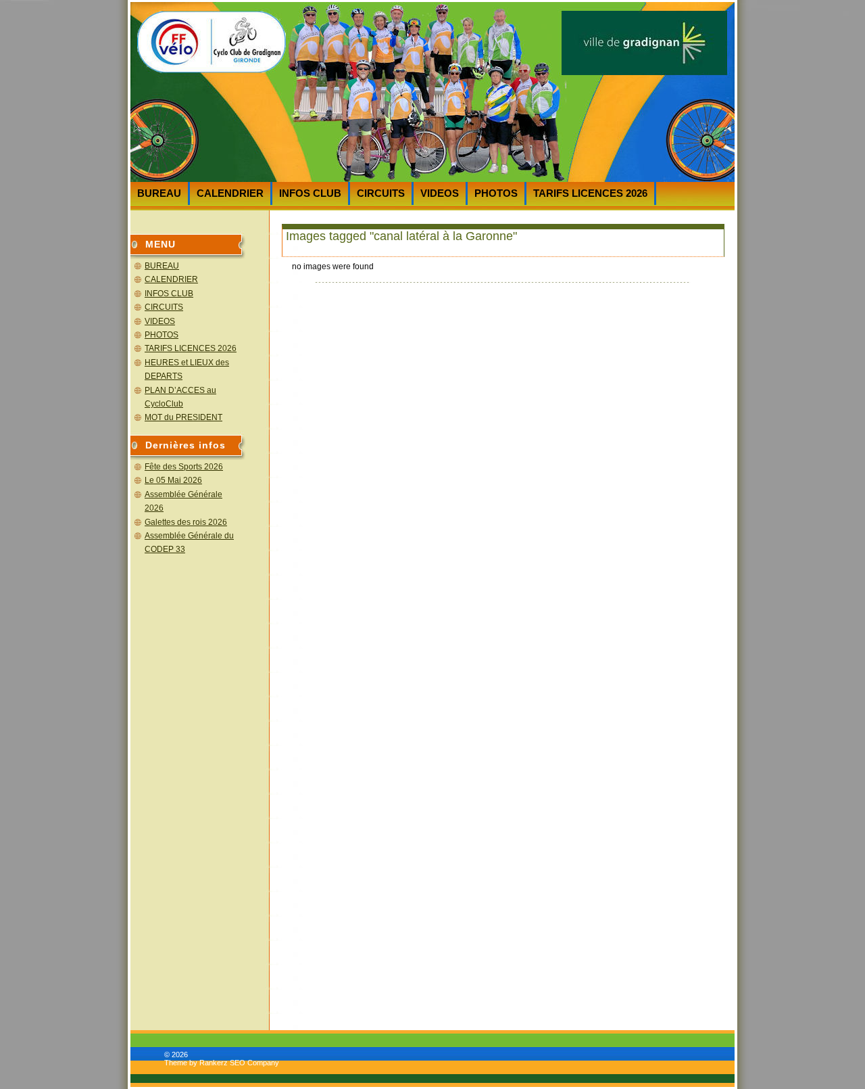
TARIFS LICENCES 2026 (590, 193)
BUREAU (159, 193)
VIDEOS (439, 193)
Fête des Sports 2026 (184, 466)
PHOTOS (496, 193)
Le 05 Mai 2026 (173, 480)
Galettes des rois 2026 (186, 522)
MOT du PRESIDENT (183, 417)
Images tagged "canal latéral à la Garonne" (401, 236)
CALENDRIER (230, 193)
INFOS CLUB (310, 193)
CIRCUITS (381, 193)
